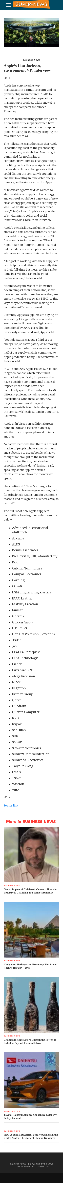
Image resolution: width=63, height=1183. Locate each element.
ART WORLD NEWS (25, 1167)
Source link (11, 805)
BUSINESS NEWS (18, 1164)
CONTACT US (43, 1167)
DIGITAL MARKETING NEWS (40, 1164)
